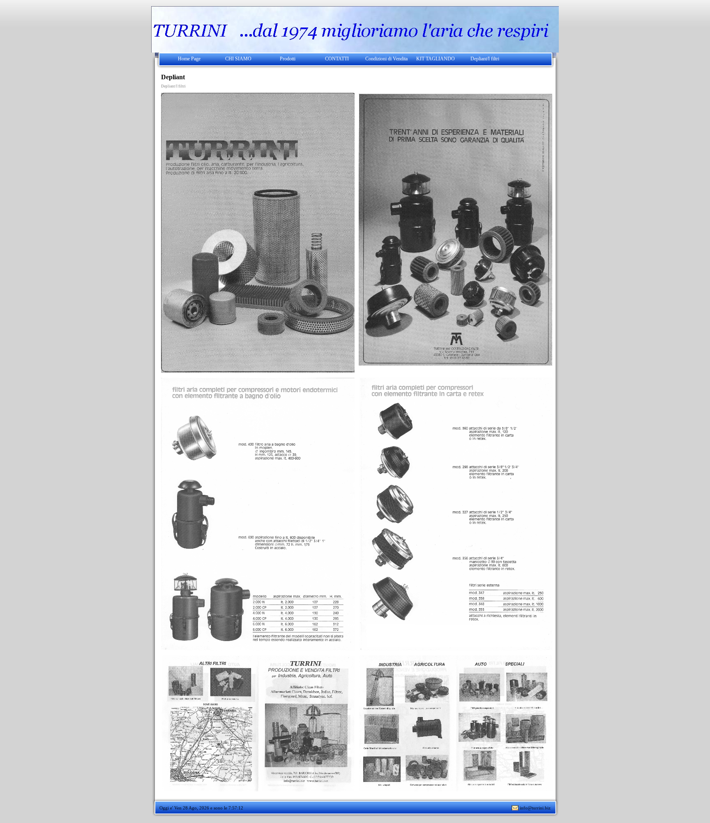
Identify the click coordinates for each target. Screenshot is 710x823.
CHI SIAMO (238, 59)
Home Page (189, 59)
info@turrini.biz (535, 807)
